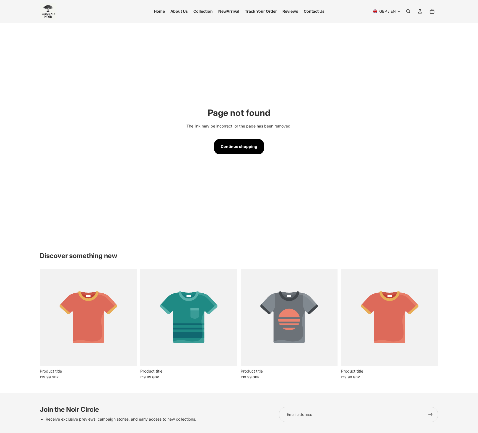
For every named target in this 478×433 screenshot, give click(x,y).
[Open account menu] (420, 11)
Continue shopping (239, 146)
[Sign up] (430, 414)
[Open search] (408, 11)
